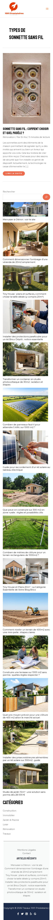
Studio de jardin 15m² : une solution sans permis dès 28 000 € (24, 793)
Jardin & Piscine (11, 820)
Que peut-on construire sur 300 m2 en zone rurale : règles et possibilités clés (23, 511)
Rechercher (9, 191)
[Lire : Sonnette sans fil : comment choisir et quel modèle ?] (26, 88)
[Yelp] (31, 914)
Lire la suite (14, 174)
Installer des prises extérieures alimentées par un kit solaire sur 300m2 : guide (25, 759)
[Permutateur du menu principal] (47, 9)
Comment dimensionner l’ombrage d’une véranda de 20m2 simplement (25, 260)
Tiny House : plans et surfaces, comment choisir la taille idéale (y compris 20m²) (24, 295)
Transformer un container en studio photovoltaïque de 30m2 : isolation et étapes (23, 382)
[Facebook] (18, 914)
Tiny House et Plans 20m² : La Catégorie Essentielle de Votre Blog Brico (24, 588)
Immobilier (9, 815)
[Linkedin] (26, 914)
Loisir (5, 824)
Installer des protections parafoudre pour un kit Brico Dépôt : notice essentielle (25, 338)
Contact (26, 853)
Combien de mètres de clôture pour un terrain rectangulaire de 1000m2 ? (24, 554)
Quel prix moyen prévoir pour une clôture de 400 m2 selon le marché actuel (25, 716)
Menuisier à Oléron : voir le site (19, 219)
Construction (9, 810)
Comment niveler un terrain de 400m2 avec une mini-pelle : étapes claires (26, 631)
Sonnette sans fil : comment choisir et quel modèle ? (26, 131)
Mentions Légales (26, 850)
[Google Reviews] (35, 914)
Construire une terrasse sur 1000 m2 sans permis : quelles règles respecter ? (25, 673)
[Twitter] (22, 914)
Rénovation (9, 137)
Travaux (7, 834)
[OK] (46, 197)
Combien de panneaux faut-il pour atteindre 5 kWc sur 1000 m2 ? (21, 426)
